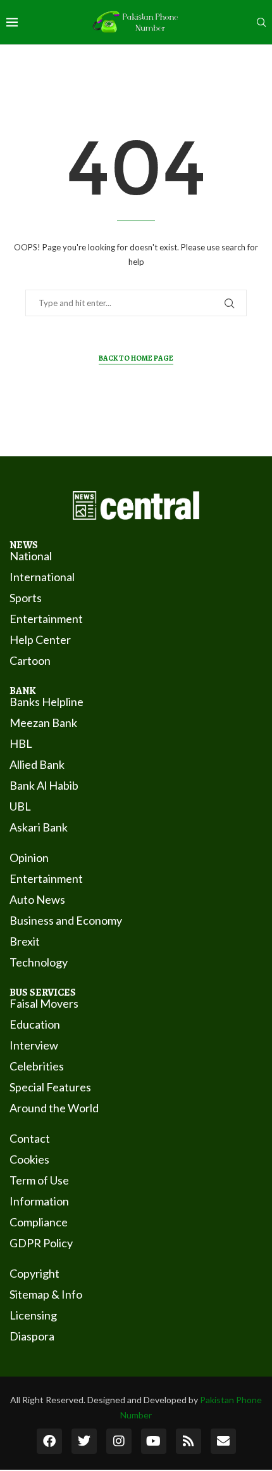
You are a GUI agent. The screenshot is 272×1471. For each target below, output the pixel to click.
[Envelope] (223, 1441)
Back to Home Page (136, 358)
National (30, 556)
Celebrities (36, 1066)
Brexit (24, 941)
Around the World (54, 1108)
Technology (38, 962)
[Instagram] (119, 1441)
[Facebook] (49, 1441)
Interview (33, 1045)
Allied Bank (37, 764)
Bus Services (42, 992)
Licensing (33, 1315)
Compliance (38, 1222)
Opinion (29, 857)
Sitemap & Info (45, 1294)
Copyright (34, 1273)
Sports (25, 597)
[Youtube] (153, 1441)
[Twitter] (84, 1441)
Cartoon (30, 660)
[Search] (261, 23)
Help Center (40, 639)
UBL (20, 806)
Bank (22, 691)
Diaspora (31, 1336)
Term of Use (39, 1180)
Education (34, 1024)
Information (39, 1201)
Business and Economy (65, 920)
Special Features (50, 1087)
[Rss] (188, 1441)
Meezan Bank (43, 722)
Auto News (37, 899)
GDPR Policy (41, 1243)
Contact (29, 1138)
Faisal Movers (43, 1003)
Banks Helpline (46, 701)
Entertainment (46, 618)
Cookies (29, 1159)
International (42, 576)
